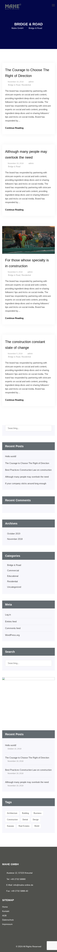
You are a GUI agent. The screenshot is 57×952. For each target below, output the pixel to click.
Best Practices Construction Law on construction (28, 470)
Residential (26, 85)
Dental (25, 819)
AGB (4, 915)
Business (38, 813)
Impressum (7, 924)
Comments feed (12, 628)
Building (25, 813)
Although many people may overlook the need (27, 476)
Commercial (13, 570)
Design (36, 819)
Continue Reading (14, 128)
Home (5, 907)
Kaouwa (10, 826)
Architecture (12, 813)
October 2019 (13, 533)
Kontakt (5, 911)
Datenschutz (8, 920)
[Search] (48, 429)
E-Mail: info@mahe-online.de (19, 885)
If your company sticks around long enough (25, 483)
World (36, 826)
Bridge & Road (14, 85)
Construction (12, 819)
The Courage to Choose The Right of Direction (27, 463)
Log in (8, 614)
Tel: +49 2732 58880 (16, 879)
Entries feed (11, 621)
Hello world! (10, 456)
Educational (12, 576)
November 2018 (15, 539)
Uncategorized (14, 587)
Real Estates (24, 826)
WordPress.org (12, 635)
